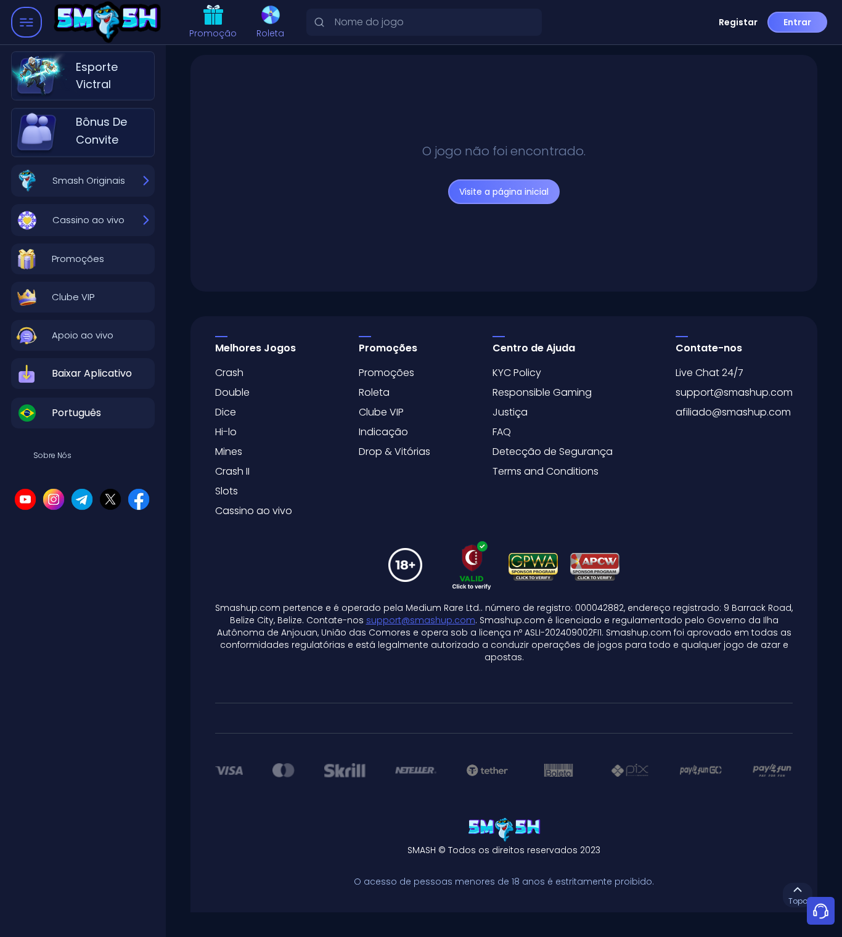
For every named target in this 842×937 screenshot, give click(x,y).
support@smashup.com (734, 392)
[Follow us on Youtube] (25, 499)
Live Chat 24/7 (709, 373)
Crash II (232, 471)
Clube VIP (381, 412)
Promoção (213, 33)
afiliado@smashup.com (733, 412)
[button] (83, 258)
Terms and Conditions (546, 471)
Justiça (510, 412)
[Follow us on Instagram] (53, 499)
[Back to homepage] (110, 22)
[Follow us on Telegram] (82, 499)
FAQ (502, 432)
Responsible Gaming (542, 392)
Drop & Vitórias (394, 451)
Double (232, 392)
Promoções (386, 373)
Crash (229, 373)
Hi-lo (226, 432)
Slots (226, 491)
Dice (225, 412)
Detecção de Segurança (553, 451)
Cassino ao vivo (253, 511)
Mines (228, 451)
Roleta (270, 33)
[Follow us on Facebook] (139, 499)
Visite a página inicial (504, 192)
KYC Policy (517, 373)
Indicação (383, 432)
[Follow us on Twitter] (110, 499)
